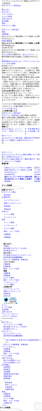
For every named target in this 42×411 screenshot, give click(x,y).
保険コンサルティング (12, 203)
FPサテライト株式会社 (10, 115)
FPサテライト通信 (9, 192)
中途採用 (8, 387)
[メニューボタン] (2, 8)
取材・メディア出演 (11, 231)
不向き (26, 131)
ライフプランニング (11, 200)
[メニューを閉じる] (1, 320)
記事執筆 (7, 234)
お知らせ (5, 211)
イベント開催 (9, 222)
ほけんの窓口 (7, 54)
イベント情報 (9, 214)
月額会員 (7, 209)
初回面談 (7, 206)
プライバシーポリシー (10, 314)
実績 (3, 41)
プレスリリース (10, 217)
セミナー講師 (9, 228)
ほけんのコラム (28, 54)
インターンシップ (11, 225)
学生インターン (11, 385)
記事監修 (8, 41)
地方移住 (7, 195)
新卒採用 (8, 383)
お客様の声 (6, 197)
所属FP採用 (9, 389)
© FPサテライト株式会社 (9, 316)
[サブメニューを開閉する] (11, 322)
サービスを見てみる (9, 108)
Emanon (11, 318)
